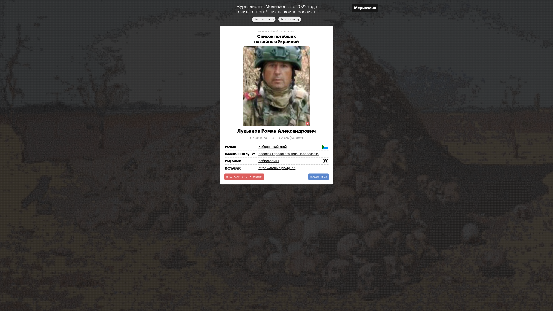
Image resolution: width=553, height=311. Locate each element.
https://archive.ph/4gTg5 (277, 168)
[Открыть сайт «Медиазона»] (365, 8)
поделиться (318, 177)
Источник (233, 168)
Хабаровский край (268, 32)
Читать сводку (290, 19)
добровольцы (288, 32)
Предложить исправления (244, 177)
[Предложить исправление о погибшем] (307, 123)
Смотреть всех (263, 19)
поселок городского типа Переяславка (288, 154)
